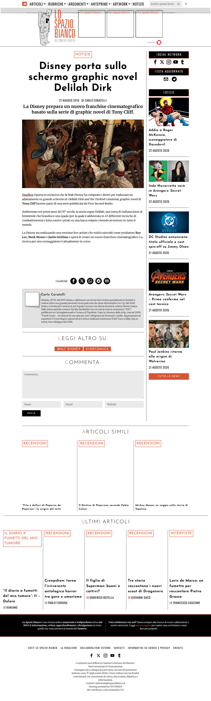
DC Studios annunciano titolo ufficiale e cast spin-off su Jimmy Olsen (169, 241)
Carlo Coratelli (96, 100)
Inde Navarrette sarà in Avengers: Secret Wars (167, 190)
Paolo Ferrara (58, 602)
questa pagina (143, 625)
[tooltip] (73, 281)
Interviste (181, 533)
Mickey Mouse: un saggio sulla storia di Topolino (161, 507)
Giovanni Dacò (140, 597)
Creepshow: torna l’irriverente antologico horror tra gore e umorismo (63, 589)
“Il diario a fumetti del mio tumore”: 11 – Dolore (21, 596)
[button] (179, 4)
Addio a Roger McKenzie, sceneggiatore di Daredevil (163, 137)
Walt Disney (68, 349)
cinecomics (97, 349)
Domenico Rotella (102, 597)
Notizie (83, 54)
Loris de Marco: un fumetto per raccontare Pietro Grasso (186, 589)
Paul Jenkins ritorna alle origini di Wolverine (165, 356)
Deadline (28, 195)
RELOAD (155, 42)
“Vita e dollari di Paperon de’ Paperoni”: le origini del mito (41, 507)
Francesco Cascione (186, 602)
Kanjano (11, 607)
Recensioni (35, 443)
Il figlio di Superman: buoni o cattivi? (103, 586)
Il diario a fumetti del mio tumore (21, 538)
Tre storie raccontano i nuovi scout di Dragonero (145, 586)
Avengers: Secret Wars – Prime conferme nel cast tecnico (167, 299)
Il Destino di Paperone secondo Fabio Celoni (104, 507)
